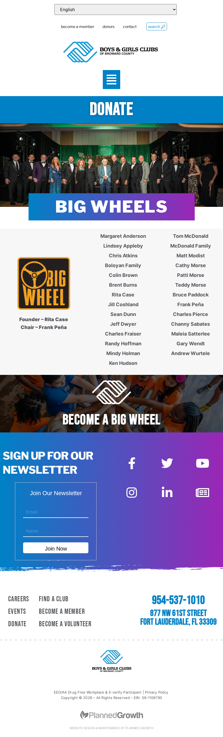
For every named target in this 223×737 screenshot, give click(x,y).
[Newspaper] (203, 493)
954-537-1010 (178, 600)
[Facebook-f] (132, 463)
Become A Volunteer (65, 624)
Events (17, 612)
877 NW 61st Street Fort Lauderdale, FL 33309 (178, 617)
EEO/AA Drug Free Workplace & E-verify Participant (98, 692)
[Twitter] (167, 463)
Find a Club (54, 599)
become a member (77, 26)
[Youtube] (203, 463)
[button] (112, 80)
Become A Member (62, 612)
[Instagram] (132, 493)
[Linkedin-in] (167, 493)
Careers (18, 599)
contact (130, 26)
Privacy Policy (156, 692)
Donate (17, 624)
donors (108, 26)
